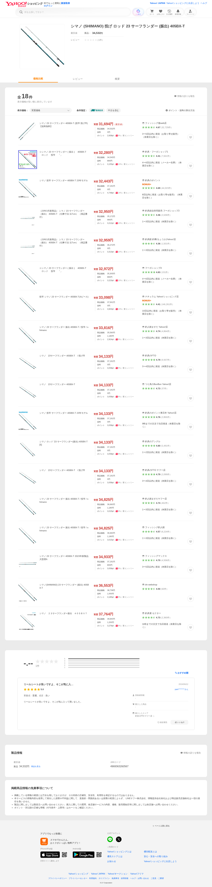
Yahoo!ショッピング (78, 873)
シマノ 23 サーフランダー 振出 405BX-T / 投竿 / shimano (63, 328)
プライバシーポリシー (57, 878)
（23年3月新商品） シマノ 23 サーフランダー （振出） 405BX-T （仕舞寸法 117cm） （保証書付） (63, 214)
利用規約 (93, 878)
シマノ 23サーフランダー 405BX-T (57, 384)
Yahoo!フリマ (137, 873)
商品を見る (36, 766)
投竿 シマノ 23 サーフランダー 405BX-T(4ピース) (63, 296)
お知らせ (111, 861)
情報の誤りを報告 (192, 753)
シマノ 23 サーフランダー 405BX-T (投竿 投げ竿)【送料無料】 (63, 125)
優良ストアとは (114, 856)
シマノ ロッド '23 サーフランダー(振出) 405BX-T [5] (63, 443)
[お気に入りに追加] (190, 137)
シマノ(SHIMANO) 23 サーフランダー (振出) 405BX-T (64, 586)
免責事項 (115, 878)
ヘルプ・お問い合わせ (139, 878)
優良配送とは (150, 851)
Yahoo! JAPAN (157, 3)
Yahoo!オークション (118, 873)
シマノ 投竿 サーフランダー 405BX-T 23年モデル (63, 180)
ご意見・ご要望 (157, 878)
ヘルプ (204, 3)
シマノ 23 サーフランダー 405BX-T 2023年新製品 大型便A (63, 557)
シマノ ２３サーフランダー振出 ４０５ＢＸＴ (63, 613)
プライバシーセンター (78, 878)
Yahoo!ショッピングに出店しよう (182, 3)
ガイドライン (104, 878)
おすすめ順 (183, 673)
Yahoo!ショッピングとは (119, 851)
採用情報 (124, 878)
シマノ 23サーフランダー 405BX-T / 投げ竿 (62, 355)
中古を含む (113, 110)
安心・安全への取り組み (156, 856)
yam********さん (181, 689)
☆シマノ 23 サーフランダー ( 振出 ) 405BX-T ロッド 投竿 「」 (62, 153)
